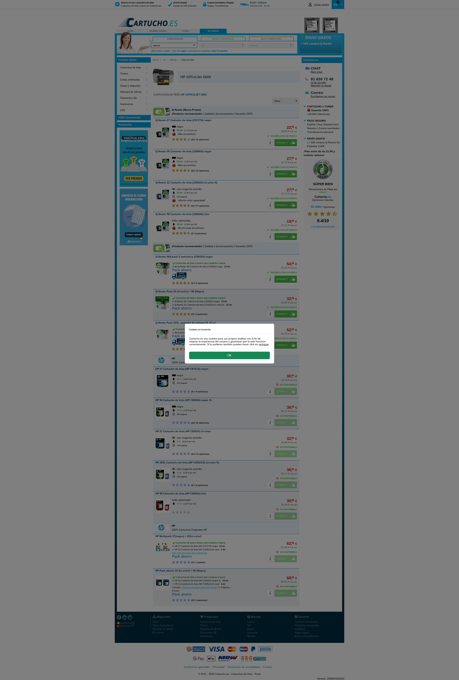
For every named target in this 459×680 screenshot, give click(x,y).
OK (229, 355)
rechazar (264, 344)
